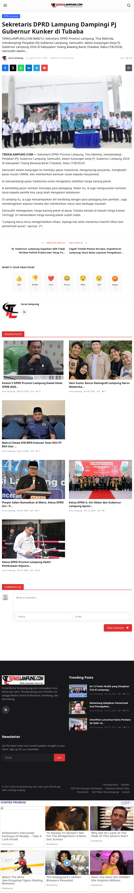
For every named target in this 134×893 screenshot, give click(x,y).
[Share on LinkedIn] (28, 68)
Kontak (126, 792)
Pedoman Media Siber (117, 788)
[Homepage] (67, 5)
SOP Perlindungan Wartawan (86, 788)
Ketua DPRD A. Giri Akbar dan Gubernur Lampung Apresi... (95, 504)
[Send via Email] (44, 68)
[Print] (129, 68)
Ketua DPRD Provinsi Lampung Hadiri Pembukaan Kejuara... (26, 563)
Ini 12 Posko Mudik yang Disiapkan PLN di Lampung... (109, 688)
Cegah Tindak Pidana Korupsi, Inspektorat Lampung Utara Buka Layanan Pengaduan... (96, 250)
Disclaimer (83, 792)
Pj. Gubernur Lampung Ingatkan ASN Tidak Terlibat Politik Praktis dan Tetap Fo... (38, 250)
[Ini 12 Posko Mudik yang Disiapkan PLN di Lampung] (78, 691)
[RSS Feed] (24, 312)
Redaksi (125, 784)
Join (59, 757)
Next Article (76, 242)
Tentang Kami (110, 784)
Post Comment (115, 627)
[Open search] (129, 5)
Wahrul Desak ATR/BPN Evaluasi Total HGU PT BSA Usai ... (32, 444)
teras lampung (30, 304)
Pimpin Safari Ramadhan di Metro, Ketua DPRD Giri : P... (33, 504)
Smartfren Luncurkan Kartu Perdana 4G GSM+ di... (110, 721)
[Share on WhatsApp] (21, 68)
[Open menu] (5, 5)
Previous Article (55, 242)
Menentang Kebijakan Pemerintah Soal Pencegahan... (109, 704)
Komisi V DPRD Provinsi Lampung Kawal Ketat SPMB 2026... (32, 384)
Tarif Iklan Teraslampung (105, 792)
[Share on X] (13, 68)
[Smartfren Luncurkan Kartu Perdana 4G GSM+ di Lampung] (78, 724)
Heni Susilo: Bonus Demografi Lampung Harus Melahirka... (99, 384)
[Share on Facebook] (5, 68)
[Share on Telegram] (36, 68)
